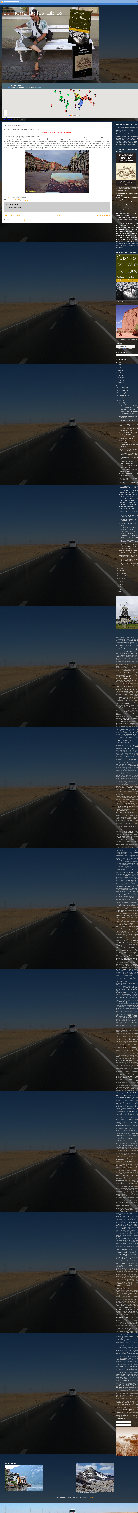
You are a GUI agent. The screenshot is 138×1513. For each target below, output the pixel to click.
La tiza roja (127, 1062)
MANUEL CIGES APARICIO (130, 1124)
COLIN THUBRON (127, 764)
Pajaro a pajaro (134, 1207)
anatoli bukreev (119, 675)
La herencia (123, 1041)
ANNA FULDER (127, 680)
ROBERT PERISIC (132, 1260)
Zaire (135, 1417)
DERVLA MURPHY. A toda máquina (124, 794)
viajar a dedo (130, 1378)
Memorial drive (125, 1153)
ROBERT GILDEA (132, 1259)
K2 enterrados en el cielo (128, 1009)
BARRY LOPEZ (119, 710)
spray (125, 1301)
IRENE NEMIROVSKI (130, 967)
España (117, 889)
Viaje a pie (126, 1380)
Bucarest (134, 731)
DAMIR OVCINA (134, 784)
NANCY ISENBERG (131, 1183)
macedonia (128, 1117)
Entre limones (131, 880)
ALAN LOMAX (128, 655)
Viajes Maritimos (120, 1383)
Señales (123, 1282)
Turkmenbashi (119, 1345)
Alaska (135, 655)
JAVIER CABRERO (120, 978)
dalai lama (126, 784)
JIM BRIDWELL (127, 984)
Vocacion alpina (129, 1396)
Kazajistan (121, 1016)
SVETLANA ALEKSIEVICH (124, 1307)
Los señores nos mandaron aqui (130, 1109)
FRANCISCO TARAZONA (125, 904)
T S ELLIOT (126, 1312)
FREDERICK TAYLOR (124, 912)
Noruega (118, 1197)
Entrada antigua (103, 216)
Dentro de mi (131, 793)
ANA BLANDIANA (129, 674)
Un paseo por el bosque (122, 1356)
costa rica (128, 775)
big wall (117, 720)
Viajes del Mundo (8, 119)
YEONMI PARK (119, 1414)
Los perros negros (129, 1106)
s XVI (136, 1271)
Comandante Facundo (121, 765)
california (118, 734)
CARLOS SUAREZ (123, 740)
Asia (126, 700)
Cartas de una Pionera (125, 743)
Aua (137, 702)
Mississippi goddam (129, 1172)
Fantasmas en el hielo (121, 898)
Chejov (127, 751)
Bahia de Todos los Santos (127, 705)
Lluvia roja (131, 1088)
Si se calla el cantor (130, 1287)
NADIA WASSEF (127, 1182)
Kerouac (118, 1017)
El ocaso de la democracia (128, 850)
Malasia (133, 1120)
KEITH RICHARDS (131, 1016)
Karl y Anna (129, 1014)
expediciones (127, 896)
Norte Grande (132, 1196)
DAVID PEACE (119, 789)
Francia (126, 902)
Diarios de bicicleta (123, 801)
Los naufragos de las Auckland (127, 1105)
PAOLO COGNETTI (127, 1210)
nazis (117, 1189)
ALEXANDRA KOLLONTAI (122, 666)
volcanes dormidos (122, 1398)
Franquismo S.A (122, 908)
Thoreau (118, 1323)
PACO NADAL (125, 1207)
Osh (135, 1203)
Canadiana (120, 737)
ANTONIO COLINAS (128, 688)
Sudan (117, 1304)
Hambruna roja (130, 935)
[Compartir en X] (21, 197)
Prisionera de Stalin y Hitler (130, 1238)
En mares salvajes (129, 877)
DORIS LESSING (129, 806)
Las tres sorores (128, 1074)
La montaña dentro (131, 1047)
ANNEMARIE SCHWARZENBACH (123, 685)
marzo (121, 573)
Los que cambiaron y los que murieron (126, 1108)
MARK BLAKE (121, 1143)
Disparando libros (132, 804)
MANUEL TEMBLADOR (127, 1127)
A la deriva (133, 643)
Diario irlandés (134, 799)
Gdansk (123, 917)
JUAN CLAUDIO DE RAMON (124, 1005)
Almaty (122, 669)
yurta (131, 1417)
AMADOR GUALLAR (129, 670)
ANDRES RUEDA (127, 678)
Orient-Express (129, 1203)
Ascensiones (120, 700)
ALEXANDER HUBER (130, 661)
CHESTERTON (119, 753)
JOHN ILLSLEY (121, 989)
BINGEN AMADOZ (133, 721)
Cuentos (120, 780)
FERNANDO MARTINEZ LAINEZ (123, 899)
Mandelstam (126, 1122)
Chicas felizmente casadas (131, 753)
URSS (117, 1372)
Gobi (124, 926)
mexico (130, 1158)
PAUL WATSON (126, 1218)
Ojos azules (119, 1200)
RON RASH (129, 1265)
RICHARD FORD (121, 1254)
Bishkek (130, 724)
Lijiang (127, 1087)
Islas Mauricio (133, 970)
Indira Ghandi (124, 961)
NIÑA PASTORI (125, 1194)
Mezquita (128, 1159)
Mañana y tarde (123, 1128)
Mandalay (118, 1122)
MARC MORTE (134, 1128)
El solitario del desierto (121, 858)
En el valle (127, 874)
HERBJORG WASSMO (132, 944)
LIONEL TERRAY (121, 1088)
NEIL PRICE (125, 1191)
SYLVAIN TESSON (133, 1311)
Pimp (128, 1232)
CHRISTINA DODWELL (129, 758)
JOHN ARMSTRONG (128, 988)
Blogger (91, 1497)
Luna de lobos (119, 1117)
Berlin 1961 (128, 713)
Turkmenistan (128, 1345)
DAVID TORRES (15, 200)
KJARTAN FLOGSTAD (127, 1019)
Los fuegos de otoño (127, 1098)
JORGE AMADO (126, 994)
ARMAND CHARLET (126, 695)
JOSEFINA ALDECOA (122, 997)
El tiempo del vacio (122, 860)
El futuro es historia (126, 834)
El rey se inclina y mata (130, 853)
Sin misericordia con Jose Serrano (124, 1296)
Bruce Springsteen (121, 731)
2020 (119, 378)
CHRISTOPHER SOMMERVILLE (123, 761)
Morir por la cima (131, 1177)
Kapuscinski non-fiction (130, 1011)
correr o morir (119, 775)
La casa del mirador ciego (122, 1030)
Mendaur (118, 1156)
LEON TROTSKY (130, 1082)
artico (117, 699)
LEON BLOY (130, 1081)
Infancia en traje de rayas (122, 962)
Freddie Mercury (126, 910)
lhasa (117, 1085)
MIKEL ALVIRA (128, 1169)
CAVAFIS (132, 745)
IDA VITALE (132, 956)
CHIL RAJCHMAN (121, 754)
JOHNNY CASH (131, 991)
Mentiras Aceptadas (129, 1156)
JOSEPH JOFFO (131, 1000)
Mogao (117, 1173)
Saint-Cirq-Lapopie (121, 1274)
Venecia (134, 1377)
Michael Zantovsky (131, 1166)
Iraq (122, 967)
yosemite (118, 1417)
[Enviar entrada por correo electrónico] (13, 197)
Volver (130, 1398)
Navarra (126, 1186)
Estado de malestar (120, 891)
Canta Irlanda (129, 737)
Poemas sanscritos (126, 1235)
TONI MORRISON (130, 1333)
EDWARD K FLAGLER (121, 815)
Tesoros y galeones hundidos (127, 1319)
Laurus (135, 1074)
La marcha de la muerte (122, 1045)
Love (131, 1114)
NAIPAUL (120, 1183)
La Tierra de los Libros (33, 12)
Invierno (119, 965)
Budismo (118, 732)
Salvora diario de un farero (122, 1276)
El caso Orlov (126, 823)
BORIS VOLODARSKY (125, 728)
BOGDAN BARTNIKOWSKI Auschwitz (125, 726)
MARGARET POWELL (128, 1132)
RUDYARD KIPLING (130, 1268)
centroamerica (119, 748)
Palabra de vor (122, 1208)
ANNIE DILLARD (120, 686)
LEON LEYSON (119, 1082)
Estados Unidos (131, 891)
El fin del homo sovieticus (126, 832)
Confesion (118, 772)
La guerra (123, 1038)
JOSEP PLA (119, 1000)
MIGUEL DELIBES (127, 1167)
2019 (119, 380)
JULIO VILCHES (130, 1008)
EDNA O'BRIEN (120, 811)
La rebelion (123, 1056)
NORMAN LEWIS (122, 1196)
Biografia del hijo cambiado (127, 723)
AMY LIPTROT (119, 674)
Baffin (117, 705)
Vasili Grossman (120, 1377)
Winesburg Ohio (121, 1407)
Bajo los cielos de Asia (129, 707)
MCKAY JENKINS (128, 1151)
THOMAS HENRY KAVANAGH (124, 1322)
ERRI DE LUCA (120, 883)
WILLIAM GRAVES (120, 1406)
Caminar (123, 735)
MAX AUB (126, 1150)
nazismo (123, 1189)
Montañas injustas (128, 1175)
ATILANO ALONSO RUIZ (128, 702)
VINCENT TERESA (120, 1392)
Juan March (119, 1006)
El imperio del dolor (125, 839)
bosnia (117, 729)
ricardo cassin (122, 1252)
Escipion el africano (120, 888)
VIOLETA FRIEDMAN (133, 1392)
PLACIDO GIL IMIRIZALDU (128, 1233)
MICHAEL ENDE (132, 1164)
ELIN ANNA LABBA (128, 866)
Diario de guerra (126, 797)
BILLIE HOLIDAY (121, 721)
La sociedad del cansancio (126, 1060)
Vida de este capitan (130, 1387)
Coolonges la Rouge (121, 773)
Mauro (119, 1150)
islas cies (126, 970)
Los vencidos (133, 1111)
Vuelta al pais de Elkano (121, 1399)
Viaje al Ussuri (124, 1382)
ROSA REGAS (119, 1266)
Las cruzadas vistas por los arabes (126, 1068)
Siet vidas (129, 1290)
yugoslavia (125, 1417)
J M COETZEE (129, 972)
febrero (121, 576)
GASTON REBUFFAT (130, 915)
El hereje (135, 834)
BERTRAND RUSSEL (121, 718)
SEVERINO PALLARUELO (124, 1285)
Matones (128, 1148)
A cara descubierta (123, 643)
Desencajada (120, 796)
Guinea (118, 934)
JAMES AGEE (128, 973)
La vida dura (130, 1063)
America (128, 672)
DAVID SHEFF (131, 789)
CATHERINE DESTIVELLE (122, 745)
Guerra (125, 931)
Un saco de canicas (121, 1361)
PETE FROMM (120, 1224)
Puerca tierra (126, 1240)
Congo (124, 772)
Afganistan (119, 648)
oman (127, 1202)
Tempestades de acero (122, 1317)
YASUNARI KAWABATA (132, 1412)
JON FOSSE (121, 992)
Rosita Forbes (129, 1266)
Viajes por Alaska (131, 1383)
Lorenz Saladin (119, 1090)
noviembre (122, 390)
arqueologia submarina (128, 697)
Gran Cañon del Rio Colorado (129, 928)
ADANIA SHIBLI (127, 647)
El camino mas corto (131, 822)
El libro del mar (128, 844)
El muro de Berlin (129, 849)
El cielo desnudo (125, 825)
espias (123, 889)
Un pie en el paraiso (122, 1358)
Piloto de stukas (120, 1232)
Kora (117, 1022)
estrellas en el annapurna (122, 893)
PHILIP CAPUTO (121, 1229)
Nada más (118, 1182)
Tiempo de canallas (131, 1323)
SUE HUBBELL (125, 1304)
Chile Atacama (130, 754)
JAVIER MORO (133, 978)
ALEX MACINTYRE (131, 659)
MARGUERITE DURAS (121, 1138)
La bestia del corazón (121, 1027)
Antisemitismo (119, 688)
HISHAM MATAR (119, 949)
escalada (118, 885)
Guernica (118, 931)
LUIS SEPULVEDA (127, 1116)
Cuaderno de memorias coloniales (124, 778)
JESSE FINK (126, 983)
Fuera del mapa (126, 913)
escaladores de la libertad (124, 886)
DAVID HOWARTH (127, 787)
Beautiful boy (119, 711)
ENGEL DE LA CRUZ (121, 880)
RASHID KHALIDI (125, 1244)
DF (133, 796)
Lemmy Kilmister (128, 1079)
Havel (126, 937)
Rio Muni (121, 1255)
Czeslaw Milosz (120, 783)
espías (129, 889)
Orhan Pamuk (119, 1203)
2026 (119, 362)
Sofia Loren (119, 1299)
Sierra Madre (122, 1290)
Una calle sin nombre (131, 1364)
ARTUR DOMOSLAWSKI (128, 699)
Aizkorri (117, 651)
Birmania (124, 724)
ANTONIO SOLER (127, 691)
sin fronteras (124, 1295)
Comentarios (122, 1425)
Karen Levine (130, 1013)
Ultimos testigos (126, 1347)
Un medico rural (129, 1355)
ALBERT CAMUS (128, 656)
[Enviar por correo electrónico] (17, 197)
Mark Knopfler (131, 1143)
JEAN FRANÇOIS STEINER (131, 980)
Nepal (132, 1191)
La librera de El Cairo (132, 1044)
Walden (131, 1399)
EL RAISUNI (121, 853)
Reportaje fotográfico (128, 1251)
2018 (119, 383)
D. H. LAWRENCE (132, 783)
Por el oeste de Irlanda (130, 1237)
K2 (118, 1009)
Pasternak (125, 1213)
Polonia (118, 1237)
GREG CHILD (131, 929)
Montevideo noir (119, 1177)
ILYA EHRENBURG (125, 959)
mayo (121, 568)
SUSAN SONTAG (120, 1305)
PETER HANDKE (127, 1225)
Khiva (132, 1017)
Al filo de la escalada (129, 651)
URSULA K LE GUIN (127, 1372)
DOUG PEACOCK (123, 807)
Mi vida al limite (125, 1162)
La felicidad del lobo (126, 1036)
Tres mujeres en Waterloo (123, 1339)
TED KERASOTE (129, 1316)
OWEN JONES (126, 1205)
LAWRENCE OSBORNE (131, 1077)
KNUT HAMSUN (132, 1020)
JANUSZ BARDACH (127, 977)
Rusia (123, 1270)
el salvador (124, 855)
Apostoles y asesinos (122, 692)
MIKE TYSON (119, 1169)
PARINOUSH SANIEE (124, 1211)
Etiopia (131, 893)
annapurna (134, 681)
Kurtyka (132, 1022)
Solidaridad (127, 1299)
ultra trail (134, 1347)
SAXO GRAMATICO (120, 1280)
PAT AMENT (133, 1213)
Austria (133, 703)
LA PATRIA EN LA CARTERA (126, 1053)
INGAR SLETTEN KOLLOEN (122, 964)
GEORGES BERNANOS (129, 921)
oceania (131, 1199)
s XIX (131, 1271)
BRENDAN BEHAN (130, 729)
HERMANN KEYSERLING (130, 946)
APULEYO (118, 694)
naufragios (119, 1186)
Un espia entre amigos (130, 1352)
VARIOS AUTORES (120, 1375)
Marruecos (126, 1145)
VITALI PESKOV (125, 1393)
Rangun (117, 1244)
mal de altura (126, 1120)
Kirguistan (118, 1019)
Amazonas (120, 672)
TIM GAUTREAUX (128, 1328)
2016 (119, 581)
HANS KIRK (120, 937)
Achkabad (118, 647)
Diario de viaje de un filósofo (122, 799)
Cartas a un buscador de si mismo (125, 742)
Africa (125, 648)
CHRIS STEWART (130, 756)
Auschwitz (126, 703)
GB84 (117, 917)
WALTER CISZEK (120, 1401)
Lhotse (122, 1085)
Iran (117, 967)
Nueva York (124, 1199)
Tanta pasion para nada (122, 1314)
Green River (121, 929)
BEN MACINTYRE (131, 711)
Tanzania (133, 1314)
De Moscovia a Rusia (131, 791)
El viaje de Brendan (131, 864)
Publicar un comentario (15, 207)
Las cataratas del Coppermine (123, 1066)
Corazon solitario (133, 773)
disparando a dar (120, 804)
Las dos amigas (126, 1070)
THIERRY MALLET (127, 1320)
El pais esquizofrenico (125, 852)
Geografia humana (124, 920)
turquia (135, 1345)
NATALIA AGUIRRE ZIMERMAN (123, 1185)
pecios (133, 1218)
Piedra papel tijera (131, 1230)
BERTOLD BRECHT (126, 716)
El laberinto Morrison (126, 841)
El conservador (127, 828)
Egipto (129, 817)
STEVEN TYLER (131, 1302)
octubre (121, 393)
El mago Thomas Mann (121, 846)
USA (135, 1372)
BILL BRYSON (125, 720)
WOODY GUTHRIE (129, 1409)
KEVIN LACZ (125, 1017)
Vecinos (129, 1377)
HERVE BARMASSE (129, 947)
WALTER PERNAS (132, 1401)
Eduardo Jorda (132, 811)
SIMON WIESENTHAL (130, 1293)
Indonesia (131, 961)
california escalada (127, 734)
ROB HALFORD (131, 1255)
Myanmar (127, 1180)
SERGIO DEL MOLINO (124, 1284)
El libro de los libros (121, 842)
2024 (119, 367)
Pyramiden (134, 1240)
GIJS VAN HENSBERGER (123, 925)
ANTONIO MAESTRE (125, 689)
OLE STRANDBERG (132, 1200)
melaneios (118, 1153)
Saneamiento (127, 1277)
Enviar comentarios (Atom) (20, 220)
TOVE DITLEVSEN (125, 1334)
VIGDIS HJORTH (128, 1390)
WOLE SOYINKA (133, 1407)
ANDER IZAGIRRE (129, 675)
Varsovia (129, 1375)
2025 (119, 365)
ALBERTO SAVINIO (123, 658)
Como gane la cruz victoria (124, 767)
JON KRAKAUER (131, 992)
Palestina (130, 1208)
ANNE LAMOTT (130, 683)
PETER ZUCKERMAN (121, 1227)
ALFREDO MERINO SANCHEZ (123, 667)
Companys (120, 769)
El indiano (134, 839)
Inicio (59, 216)
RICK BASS (131, 1254)
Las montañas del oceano (122, 1073)
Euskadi (129, 894)
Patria (117, 1214)
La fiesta (136, 1036)
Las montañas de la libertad (122, 1071)
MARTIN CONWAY (127, 1147)
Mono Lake (132, 1173)
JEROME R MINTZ (128, 981)
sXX (124, 1311)
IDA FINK (123, 956)
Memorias (133, 1153)
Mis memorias (119, 1172)
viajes (131, 1382)
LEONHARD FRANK (128, 1084)
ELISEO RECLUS (128, 867)
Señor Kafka (130, 1282)
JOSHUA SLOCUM (131, 1002)
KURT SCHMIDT (124, 1022)
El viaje (123, 864)
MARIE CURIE (130, 1140)
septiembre (122, 395)
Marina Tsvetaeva (128, 1141)
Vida (120, 1387)
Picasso (123, 1230)
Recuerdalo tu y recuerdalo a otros (129, 1246)
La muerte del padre (129, 1049)
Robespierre (131, 1263)
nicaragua (118, 1192)
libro (127, 1085)
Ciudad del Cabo (130, 762)
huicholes (124, 955)
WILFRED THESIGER (122, 1404)
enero (121, 578)
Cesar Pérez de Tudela (121, 750)
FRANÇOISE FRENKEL (121, 907)
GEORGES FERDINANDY (128, 923)
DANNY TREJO (124, 786)
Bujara (125, 732)
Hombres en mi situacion (128, 953)
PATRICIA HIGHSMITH (126, 1214)
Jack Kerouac (119, 973)
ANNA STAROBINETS (121, 681)
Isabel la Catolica (133, 969)
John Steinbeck (121, 991)
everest (135, 894)
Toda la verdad (133, 1330)
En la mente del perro (128, 875)
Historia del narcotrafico (130, 952)
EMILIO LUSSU (133, 869)
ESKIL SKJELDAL (131, 888)
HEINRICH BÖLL (122, 939)
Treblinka (130, 1336)
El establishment (126, 831)
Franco (124, 905)
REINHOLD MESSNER (122, 1249)
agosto (121, 398)
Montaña (118, 1175)
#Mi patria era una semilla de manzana (126, 639)
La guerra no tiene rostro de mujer (125, 1039)
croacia (130, 776)
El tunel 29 (124, 861)
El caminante (119, 821)
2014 (119, 586)
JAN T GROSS (125, 975)
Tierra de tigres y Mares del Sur (124, 1326)
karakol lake (119, 1013)
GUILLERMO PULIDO (121, 932)
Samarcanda (119, 1277)
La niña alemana (127, 1050)
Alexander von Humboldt (131, 663)
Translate (129, 348)
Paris (135, 1211)
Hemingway (127, 940)
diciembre (122, 387)
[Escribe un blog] (19, 197)
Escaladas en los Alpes (130, 885)
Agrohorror (127, 650)
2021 (119, 375)
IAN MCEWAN (133, 955)
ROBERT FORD (130, 1257)
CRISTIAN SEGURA (120, 776)
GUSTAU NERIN (126, 934)
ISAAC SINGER (121, 969)
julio (120, 400)
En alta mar (126, 871)
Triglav (132, 1341)
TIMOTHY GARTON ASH (121, 1330)
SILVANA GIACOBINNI (122, 1291)
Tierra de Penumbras (125, 1325)
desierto (128, 796)
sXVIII (119, 1311)
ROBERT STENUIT (131, 1262)
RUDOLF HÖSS (119, 1268)
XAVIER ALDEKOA (120, 1410)
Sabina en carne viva (122, 1273)
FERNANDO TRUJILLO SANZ (124, 901)
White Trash (127, 1403)
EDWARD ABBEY (120, 814)
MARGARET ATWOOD (129, 1130)
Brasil (122, 729)
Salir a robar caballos (133, 1274)
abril (120, 570)
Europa (120, 894)
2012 (119, 592)
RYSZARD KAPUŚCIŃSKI (122, 1271)
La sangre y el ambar (27, 200)
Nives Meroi (133, 1194)
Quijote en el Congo (123, 1241)
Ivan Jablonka (121, 972)
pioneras (134, 1232)
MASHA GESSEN (120, 1148)
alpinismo (120, 670)
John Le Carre (131, 989)
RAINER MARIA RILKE (129, 1243)
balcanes (129, 708)
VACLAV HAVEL (120, 1374)
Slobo (124, 1298)
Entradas (121, 1422)
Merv (125, 1158)
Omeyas (133, 1202)
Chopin (120, 756)
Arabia (125, 694)
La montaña (120, 1047)
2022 (119, 372)
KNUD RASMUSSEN (120, 1020)
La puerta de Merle (132, 1055)
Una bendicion (120, 1364)
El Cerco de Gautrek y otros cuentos (126, 219)
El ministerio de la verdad (128, 847)
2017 (119, 385)
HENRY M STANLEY (120, 944)
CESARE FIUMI (134, 750)
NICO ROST (127, 1193)
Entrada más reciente (12, 216)
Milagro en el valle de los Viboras (125, 1170)
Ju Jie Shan (120, 1003)
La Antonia (125, 1023)
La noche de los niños (132, 1052)
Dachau (119, 784)
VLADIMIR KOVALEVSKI (128, 1395)
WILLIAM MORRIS (131, 1406)
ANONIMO (131, 686)
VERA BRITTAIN (120, 1378)
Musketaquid (119, 1180)
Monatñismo (124, 1173)
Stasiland (133, 1301)
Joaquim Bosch (127, 986)
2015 (119, 584)
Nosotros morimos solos (128, 1197)
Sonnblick (118, 1301)
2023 (119, 370)
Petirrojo (130, 1227)
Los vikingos (126, 1113)
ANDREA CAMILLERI (122, 677)
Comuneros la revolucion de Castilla (124, 770)
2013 (119, 589)
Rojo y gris (120, 1265)
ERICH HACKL (126, 882)
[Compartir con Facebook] (23, 197)
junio (121, 403)
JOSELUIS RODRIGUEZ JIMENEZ (124, 998)
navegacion (133, 1186)
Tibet (123, 1323)
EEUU (124, 817)
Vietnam (120, 1390)
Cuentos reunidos (127, 781)
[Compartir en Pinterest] (25, 197)
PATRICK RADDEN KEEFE (123, 1216)
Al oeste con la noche (130, 653)
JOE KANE (118, 988)
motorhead (129, 1178)
